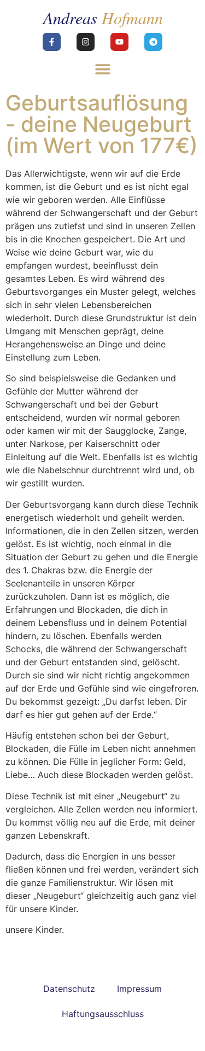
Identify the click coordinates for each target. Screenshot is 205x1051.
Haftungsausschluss (103, 1013)
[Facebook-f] (52, 42)
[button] (102, 68)
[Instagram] (86, 42)
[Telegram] (153, 42)
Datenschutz (69, 988)
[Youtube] (119, 42)
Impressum (139, 988)
